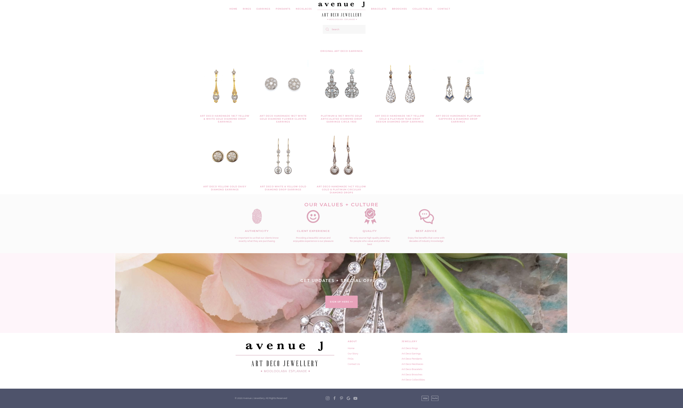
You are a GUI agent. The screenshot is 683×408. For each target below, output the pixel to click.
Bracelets (379, 8)
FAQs (350, 358)
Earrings (263, 8)
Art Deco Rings (410, 348)
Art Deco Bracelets (412, 369)
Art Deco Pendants (412, 358)
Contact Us (354, 364)
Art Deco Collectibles (413, 379)
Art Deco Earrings (411, 353)
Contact (444, 8)
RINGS (247, 8)
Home (233, 8)
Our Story (353, 353)
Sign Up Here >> (341, 301)
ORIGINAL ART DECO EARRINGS (341, 51)
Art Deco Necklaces (412, 364)
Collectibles (422, 8)
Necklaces (304, 8)
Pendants (283, 8)
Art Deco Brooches (412, 374)
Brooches (399, 8)
